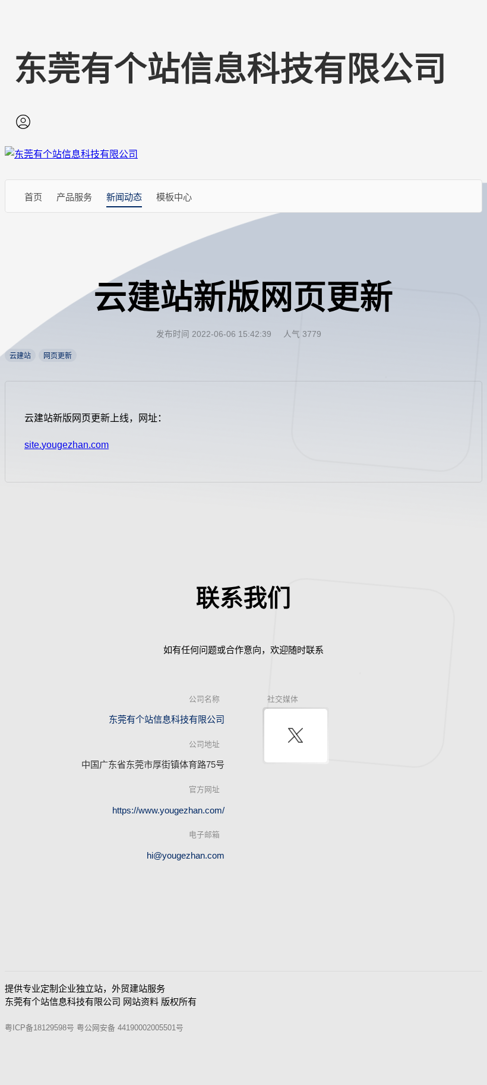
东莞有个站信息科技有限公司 (166, 719)
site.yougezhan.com (66, 445)
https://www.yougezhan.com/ (168, 810)
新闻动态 (124, 197)
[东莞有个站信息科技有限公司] (71, 154)
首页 (33, 197)
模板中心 (174, 197)
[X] (295, 735)
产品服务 (74, 197)
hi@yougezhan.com (185, 855)
